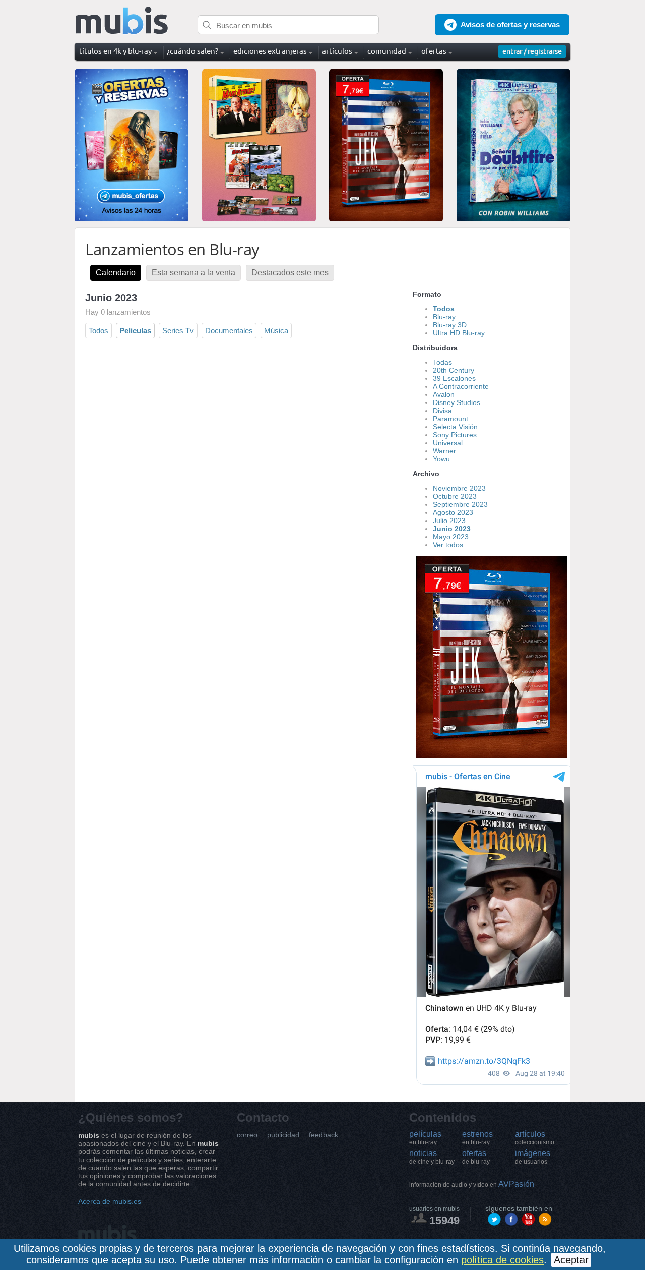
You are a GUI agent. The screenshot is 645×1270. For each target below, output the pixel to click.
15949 (444, 1220)
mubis (122, 21)
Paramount (450, 419)
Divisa (442, 411)
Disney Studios (456, 402)
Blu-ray (444, 317)
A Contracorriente (461, 386)
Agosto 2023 (453, 512)
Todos (98, 330)
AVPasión (471, 1184)
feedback (323, 1135)
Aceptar (571, 1259)
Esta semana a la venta (193, 272)
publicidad (283, 1135)
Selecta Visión (455, 427)
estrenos (477, 1138)
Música (276, 330)
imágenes (532, 1157)
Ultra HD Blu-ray (459, 333)
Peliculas (135, 330)
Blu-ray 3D (450, 325)
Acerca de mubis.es (109, 1201)
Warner (444, 451)
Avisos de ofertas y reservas (510, 24)
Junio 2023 (452, 529)
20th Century (453, 370)
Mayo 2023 (451, 537)
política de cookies (502, 1259)
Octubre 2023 (455, 496)
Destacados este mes (290, 272)
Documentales (229, 330)
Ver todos (448, 545)
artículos (537, 1138)
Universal (448, 443)
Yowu (441, 459)
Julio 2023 (449, 520)
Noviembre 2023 (459, 488)
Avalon (444, 394)
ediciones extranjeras (270, 51)
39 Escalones (454, 378)
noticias (432, 1157)
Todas (442, 362)
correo (247, 1135)
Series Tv (178, 330)
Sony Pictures (455, 435)
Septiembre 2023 (460, 504)
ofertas (476, 1157)
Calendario (116, 272)
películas (425, 1138)
